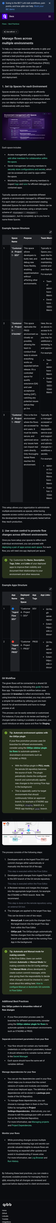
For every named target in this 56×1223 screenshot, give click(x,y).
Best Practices (13, 24)
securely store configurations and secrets (26, 169)
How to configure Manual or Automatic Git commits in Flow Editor (30, 987)
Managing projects (40, 1122)
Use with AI (10, 32)
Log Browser (37, 1158)
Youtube (5, 1219)
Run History (13, 1161)
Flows (4, 24)
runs (25, 184)
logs (17, 184)
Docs (11, 16)
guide (38, 687)
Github (4, 1213)
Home (4, 1210)
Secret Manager (20, 1056)
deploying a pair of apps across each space (22, 547)
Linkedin (5, 1216)
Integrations (6, 1222)
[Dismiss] (49, 3)
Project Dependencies (22, 1125)
